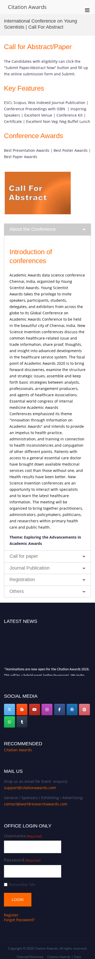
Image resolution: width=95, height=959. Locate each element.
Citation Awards (27, 7)
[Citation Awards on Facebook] (59, 709)
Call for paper (24, 556)
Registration (22, 579)
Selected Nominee (30, 957)
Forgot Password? (19, 919)
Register (11, 915)
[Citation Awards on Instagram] (47, 709)
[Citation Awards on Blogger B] (21, 709)
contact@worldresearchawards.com (35, 803)
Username (23, 836)
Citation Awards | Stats (64, 957)
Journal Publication (30, 568)
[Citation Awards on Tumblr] (21, 722)
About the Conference (33, 229)
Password (22, 860)
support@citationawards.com (30, 787)
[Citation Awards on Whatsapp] (9, 722)
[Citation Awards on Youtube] (34, 709)
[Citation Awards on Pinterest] (84, 709)
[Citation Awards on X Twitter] (9, 709)
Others (17, 591)
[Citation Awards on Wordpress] (72, 709)
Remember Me (21, 884)
